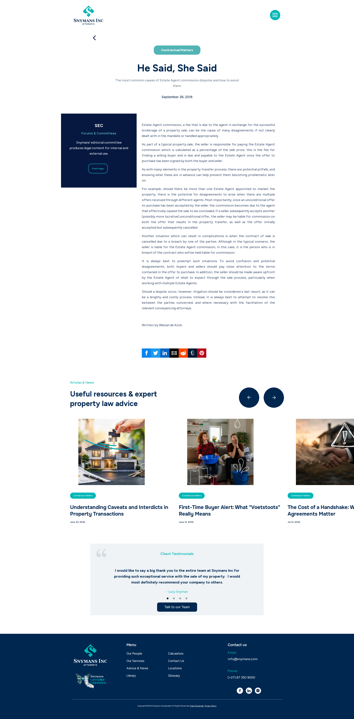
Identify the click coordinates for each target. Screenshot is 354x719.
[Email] (174, 353)
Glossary (174, 675)
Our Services (135, 661)
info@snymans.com (243, 659)
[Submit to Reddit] (183, 353)
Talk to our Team (177, 607)
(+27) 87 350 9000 (241, 677)
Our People (134, 653)
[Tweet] (155, 353)
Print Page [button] (98, 168)
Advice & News (137, 668)
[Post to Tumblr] (192, 353)
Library (131, 675)
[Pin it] (201, 353)
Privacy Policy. (211, 706)
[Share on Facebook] (146, 353)
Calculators (175, 653)
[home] (88, 15)
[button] (275, 15)
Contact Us (176, 661)
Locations (175, 668)
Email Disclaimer (197, 706)
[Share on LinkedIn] (164, 353)
